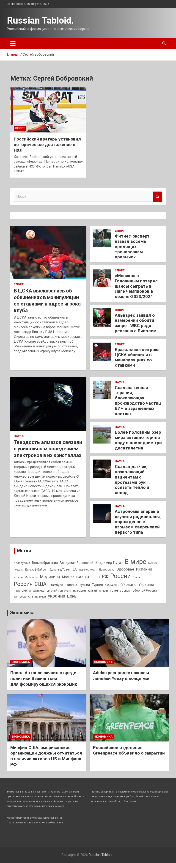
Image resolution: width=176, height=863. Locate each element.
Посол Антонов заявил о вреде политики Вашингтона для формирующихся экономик (43, 678)
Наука (19, 436)
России (120, 576)
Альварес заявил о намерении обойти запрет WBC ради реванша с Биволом (136, 323)
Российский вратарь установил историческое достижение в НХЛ (47, 144)
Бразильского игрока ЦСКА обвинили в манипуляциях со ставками (137, 357)
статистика (37, 596)
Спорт (20, 128)
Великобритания (45, 563)
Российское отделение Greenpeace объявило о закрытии (129, 750)
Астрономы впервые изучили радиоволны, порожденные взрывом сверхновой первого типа (138, 522)
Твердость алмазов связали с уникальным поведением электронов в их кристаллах (48, 448)
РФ (105, 576)
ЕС (75, 569)
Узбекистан (112, 585)
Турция (97, 585)
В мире (135, 561)
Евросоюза (106, 569)
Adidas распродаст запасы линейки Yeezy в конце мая (122, 675)
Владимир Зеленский (76, 563)
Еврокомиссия (88, 569)
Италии (18, 577)
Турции (84, 585)
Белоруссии (22, 563)
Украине (128, 584)
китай (92, 590)
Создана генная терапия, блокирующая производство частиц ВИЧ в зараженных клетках (138, 400)
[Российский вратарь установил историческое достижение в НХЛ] (48, 110)
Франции (20, 590)
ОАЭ (88, 577)
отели (103, 590)
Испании (144, 569)
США (41, 584)
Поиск (157, 197)
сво (15, 596)
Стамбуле (56, 585)
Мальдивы (31, 577)
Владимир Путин (109, 562)
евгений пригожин (59, 590)
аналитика (36, 590)
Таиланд (71, 585)
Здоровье (125, 569)
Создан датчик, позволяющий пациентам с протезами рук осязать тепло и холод (132, 479)
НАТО (79, 577)
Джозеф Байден (36, 569)
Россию (137, 577)
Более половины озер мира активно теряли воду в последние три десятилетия (138, 440)
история (79, 590)
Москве (68, 577)
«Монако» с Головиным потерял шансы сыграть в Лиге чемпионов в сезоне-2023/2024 (136, 286)
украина (56, 596)
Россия (23, 584)
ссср (22, 596)
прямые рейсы (120, 590)
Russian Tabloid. (40, 20)
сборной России (145, 590)
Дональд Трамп (60, 569)
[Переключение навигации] (13, 43)
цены (72, 596)
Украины (146, 584)
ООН (97, 577)
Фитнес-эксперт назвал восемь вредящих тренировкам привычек (132, 246)
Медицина (50, 576)
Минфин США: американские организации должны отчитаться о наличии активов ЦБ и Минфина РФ (46, 756)
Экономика (22, 612)
